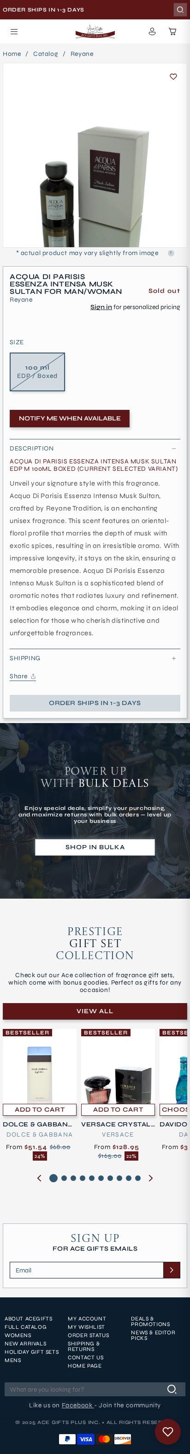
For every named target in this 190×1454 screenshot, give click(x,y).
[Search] (180, 9)
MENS (13, 1360)
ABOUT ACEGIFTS (28, 1318)
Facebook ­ (78, 1405)
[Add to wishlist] (173, 77)
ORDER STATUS (88, 1335)
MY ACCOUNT (87, 1318)
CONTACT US (85, 1357)
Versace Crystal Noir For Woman (116, 1124)
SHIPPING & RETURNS (84, 1346)
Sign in (101, 307)
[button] (14, 31)
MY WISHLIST (86, 1327)
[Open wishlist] (168, 1432)
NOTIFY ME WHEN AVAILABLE (70, 418)
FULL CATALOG (26, 1327)
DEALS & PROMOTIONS (150, 1321)
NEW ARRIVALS (25, 1343)
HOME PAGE (84, 1366)
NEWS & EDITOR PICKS (153, 1335)
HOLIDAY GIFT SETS (32, 1352)
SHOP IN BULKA (95, 847)
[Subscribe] (171, 1270)
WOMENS (18, 1335)
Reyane (82, 54)
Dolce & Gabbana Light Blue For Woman (38, 1124)
